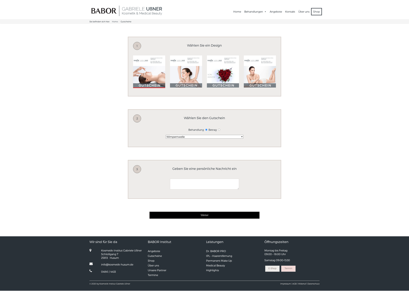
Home (237, 11)
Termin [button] (288, 268)
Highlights (212, 270)
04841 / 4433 (108, 271)
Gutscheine (155, 255)
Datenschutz (314, 284)
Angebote (276, 11)
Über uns (303, 11)
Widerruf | (302, 284)
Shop (316, 11)
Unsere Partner (157, 270)
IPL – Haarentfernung (219, 255)
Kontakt (290, 11)
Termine (153, 274)
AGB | (295, 284)
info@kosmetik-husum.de (117, 264)
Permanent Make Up (219, 260)
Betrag (212, 129)
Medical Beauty (215, 265)
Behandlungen (253, 11)
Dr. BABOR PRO (216, 251)
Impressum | (286, 284)
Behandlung (196, 129)
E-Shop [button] (272, 268)
